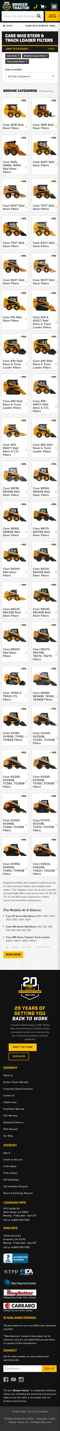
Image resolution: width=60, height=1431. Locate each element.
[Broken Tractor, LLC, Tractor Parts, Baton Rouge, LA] (15, 1259)
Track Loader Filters (16, 61)
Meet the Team (23, 1047)
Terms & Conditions (38, 1411)
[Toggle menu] (54, 6)
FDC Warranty (10, 1115)
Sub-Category (13, 69)
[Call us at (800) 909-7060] (36, 7)
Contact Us (9, 1095)
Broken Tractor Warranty (15, 1082)
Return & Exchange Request (18, 1193)
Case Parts (12, 55)
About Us (8, 1075)
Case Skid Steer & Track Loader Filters (41, 25)
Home (8, 25)
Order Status (9, 1166)
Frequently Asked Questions (18, 1088)
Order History (10, 1173)
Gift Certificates (11, 1179)
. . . (19, 25)
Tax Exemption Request (15, 1186)
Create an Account (12, 1159)
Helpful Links (10, 1102)
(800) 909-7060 (21, 1220)
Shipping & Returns (13, 1122)
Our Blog (19, 1056)
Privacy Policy (19, 1411)
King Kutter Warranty (13, 1109)
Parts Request (10, 1129)
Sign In (6, 1152)
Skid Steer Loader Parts (34, 55)
